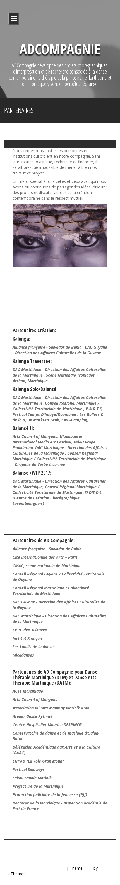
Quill (88, 868)
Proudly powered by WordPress (36, 868)
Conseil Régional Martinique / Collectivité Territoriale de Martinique (56, 405)
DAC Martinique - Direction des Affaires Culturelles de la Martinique (60, 450)
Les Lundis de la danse (33, 646)
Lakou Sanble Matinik (32, 777)
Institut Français (28, 638)
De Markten (38, 420)
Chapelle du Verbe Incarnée (40, 464)
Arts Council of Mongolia (35, 699)
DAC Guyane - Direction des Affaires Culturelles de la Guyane (60, 349)
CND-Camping (74, 420)
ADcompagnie (60, 48)
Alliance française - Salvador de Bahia (48, 347)
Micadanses (23, 655)
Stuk (55, 420)
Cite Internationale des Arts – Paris (45, 557)
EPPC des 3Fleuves (30, 630)
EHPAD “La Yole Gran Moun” (38, 761)
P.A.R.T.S (94, 408)
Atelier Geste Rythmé (32, 716)
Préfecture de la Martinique (38, 786)
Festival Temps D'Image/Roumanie (45, 414)
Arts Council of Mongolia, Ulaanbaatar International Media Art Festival (48, 439)
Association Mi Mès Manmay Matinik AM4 (51, 708)
